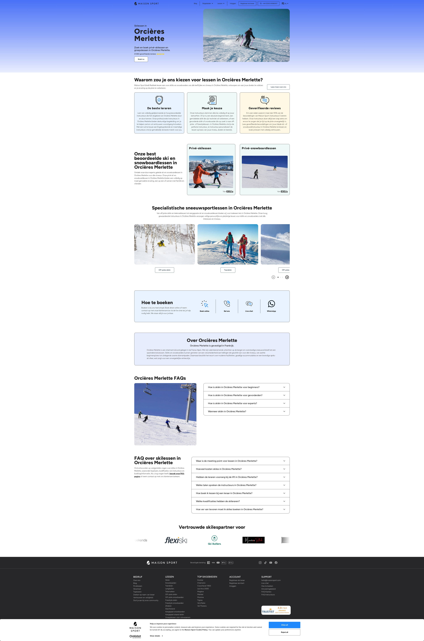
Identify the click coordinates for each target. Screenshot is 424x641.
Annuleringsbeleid (268, 589)
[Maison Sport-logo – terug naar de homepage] (162, 562)
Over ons (136, 580)
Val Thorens (201, 606)
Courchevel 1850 (204, 586)
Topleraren (137, 592)
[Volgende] (287, 277)
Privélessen (137, 586)
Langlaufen (169, 589)
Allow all (284, 625)
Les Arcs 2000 (203, 589)
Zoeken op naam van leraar (143, 595)
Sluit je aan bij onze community (145, 600)
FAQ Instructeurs (268, 595)
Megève (200, 591)
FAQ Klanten (266, 592)
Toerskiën (169, 586)
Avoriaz (200, 580)
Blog (135, 583)
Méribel (200, 594)
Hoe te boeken (267, 586)
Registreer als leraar (247, 3)
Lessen (220, 3)
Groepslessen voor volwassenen (177, 617)
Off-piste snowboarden (174, 597)
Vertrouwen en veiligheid (143, 597)
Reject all (284, 632)
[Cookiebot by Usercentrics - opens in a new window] (135, 636)
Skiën (167, 580)
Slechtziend (170, 609)
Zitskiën (168, 606)
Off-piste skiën (171, 594)
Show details (155, 636)
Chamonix (201, 583)
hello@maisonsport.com (271, 580)
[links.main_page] (146, 3)
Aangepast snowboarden (175, 612)
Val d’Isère (201, 603)
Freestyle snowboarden (174, 603)
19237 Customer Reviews (282, 612)
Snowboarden (170, 583)
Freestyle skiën (171, 600)
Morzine (200, 597)
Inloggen (233, 3)
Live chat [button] (265, 583)
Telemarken (170, 591)
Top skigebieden (207, 577)
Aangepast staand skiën (174, 614)
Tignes (200, 600)
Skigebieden (206, 3)
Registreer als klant (236, 583)
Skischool (137, 589)
